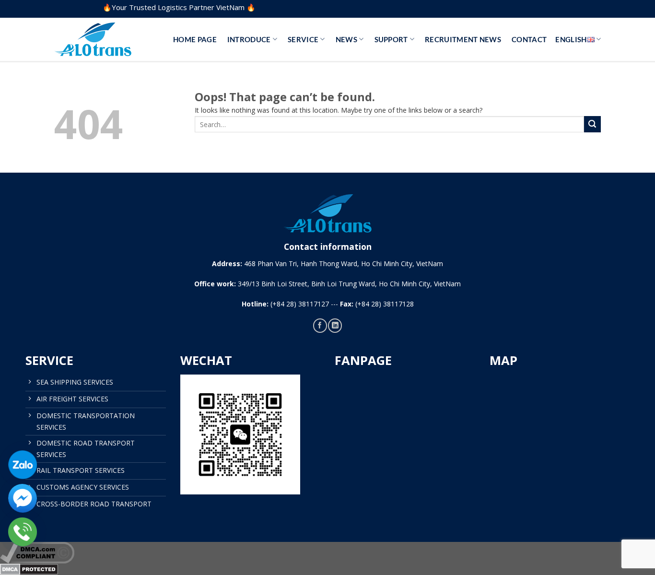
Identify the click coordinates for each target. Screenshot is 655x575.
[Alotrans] (102, 39)
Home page (195, 39)
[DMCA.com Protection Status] (327, 569)
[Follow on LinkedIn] (335, 325)
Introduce (249, 39)
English (570, 39)
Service (303, 39)
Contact (529, 39)
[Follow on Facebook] (320, 325)
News (346, 39)
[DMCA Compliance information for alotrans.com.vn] (327, 552)
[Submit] (592, 124)
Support (391, 39)
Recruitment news (463, 39)
